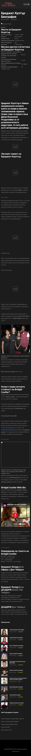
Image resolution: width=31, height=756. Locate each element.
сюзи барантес (5, 547)
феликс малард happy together (10, 721)
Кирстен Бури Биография (16, 653)
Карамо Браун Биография (16, 637)
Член (19, 681)
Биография (14, 19)
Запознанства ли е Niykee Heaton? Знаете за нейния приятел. (18, 679)
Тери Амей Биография (15, 695)
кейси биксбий (5, 727)
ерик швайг (4, 197)
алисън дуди (5, 439)
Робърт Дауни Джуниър (8, 427)
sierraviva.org (15, 751)
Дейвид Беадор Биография (17, 703)
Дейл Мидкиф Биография (16, 687)
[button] (26, 4)
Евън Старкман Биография (16, 645)
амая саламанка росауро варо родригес (12, 718)
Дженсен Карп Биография (16, 670)
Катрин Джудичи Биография (17, 629)
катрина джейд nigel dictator (9, 724)
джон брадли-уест (6, 730)
